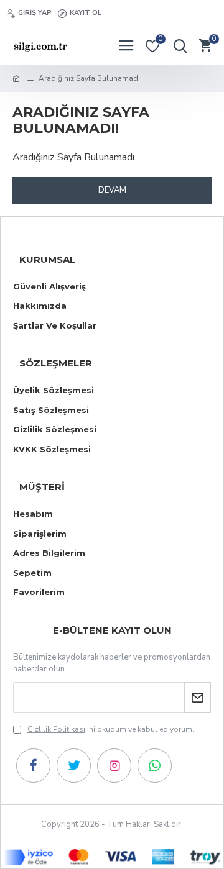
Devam (112, 190)
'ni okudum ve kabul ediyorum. (110, 729)
